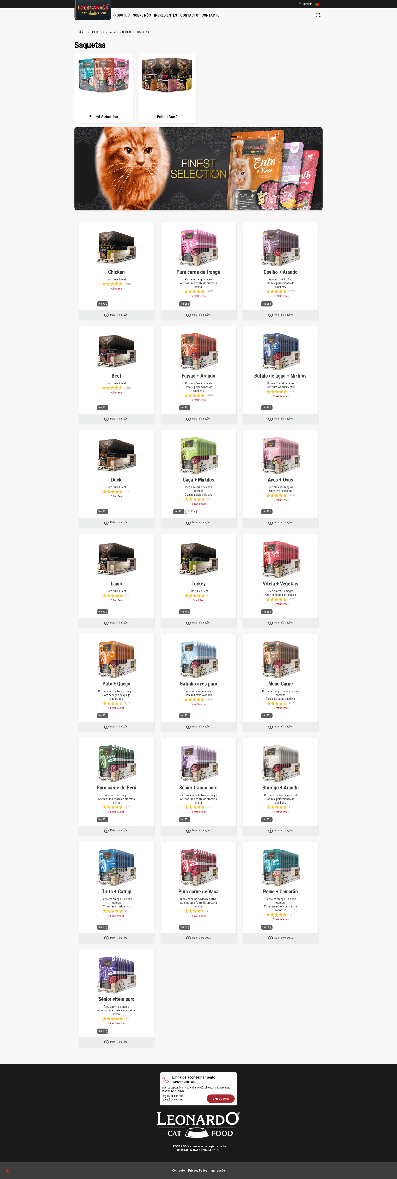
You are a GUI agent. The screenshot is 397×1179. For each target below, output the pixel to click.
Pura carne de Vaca (198, 892)
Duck (116, 480)
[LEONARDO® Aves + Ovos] (280, 455)
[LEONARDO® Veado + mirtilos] (199, 455)
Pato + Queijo (116, 684)
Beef (116, 376)
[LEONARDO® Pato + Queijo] (116, 659)
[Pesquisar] (319, 15)
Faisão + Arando (198, 376)
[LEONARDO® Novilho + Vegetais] (280, 559)
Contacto (178, 1170)
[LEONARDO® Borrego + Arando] (280, 763)
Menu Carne (280, 684)
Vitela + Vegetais (280, 584)
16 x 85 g (184, 303)
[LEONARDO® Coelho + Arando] (280, 248)
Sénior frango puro (198, 788)
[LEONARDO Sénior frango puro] (199, 763)
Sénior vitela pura (116, 999)
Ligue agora (221, 1098)
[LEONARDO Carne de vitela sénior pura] (116, 975)
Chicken (116, 272)
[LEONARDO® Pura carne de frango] (199, 248)
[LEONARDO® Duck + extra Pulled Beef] (116, 455)
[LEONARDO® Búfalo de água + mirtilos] (280, 351)
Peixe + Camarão (280, 892)
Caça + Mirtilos (198, 480)
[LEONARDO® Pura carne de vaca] (199, 867)
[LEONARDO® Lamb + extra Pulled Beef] (116, 559)
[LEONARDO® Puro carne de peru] (116, 763)
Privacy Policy (197, 1170)
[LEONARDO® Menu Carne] (280, 659)
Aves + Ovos (280, 480)
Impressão (217, 1170)
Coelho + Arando (281, 272)
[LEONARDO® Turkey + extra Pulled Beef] (199, 559)
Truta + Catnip (116, 892)
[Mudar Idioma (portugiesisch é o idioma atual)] (319, 4)
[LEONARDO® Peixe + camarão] (280, 867)
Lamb (116, 584)
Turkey (198, 584)
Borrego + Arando (280, 788)
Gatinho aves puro (198, 684)
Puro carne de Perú (116, 788)
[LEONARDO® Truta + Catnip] (116, 867)
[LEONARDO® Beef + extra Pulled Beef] (116, 351)
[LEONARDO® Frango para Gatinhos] (199, 659)
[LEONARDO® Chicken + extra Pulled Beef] (116, 248)
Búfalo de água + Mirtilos (280, 376)
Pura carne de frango (198, 272)
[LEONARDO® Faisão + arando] (199, 351)
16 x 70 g (102, 303)
